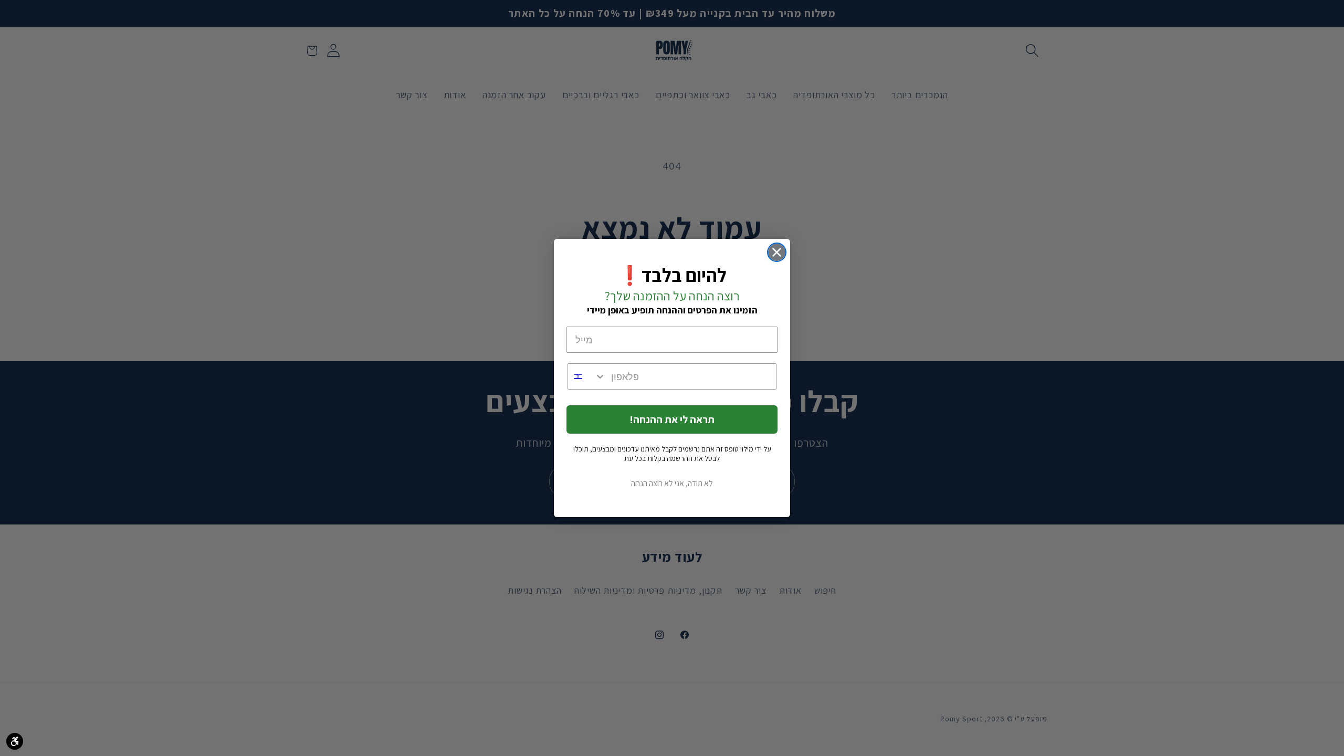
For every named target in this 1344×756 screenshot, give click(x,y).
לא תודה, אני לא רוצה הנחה (672, 483)
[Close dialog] (777, 252)
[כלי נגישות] (14, 741)
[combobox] (587, 376)
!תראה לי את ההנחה (672, 419)
